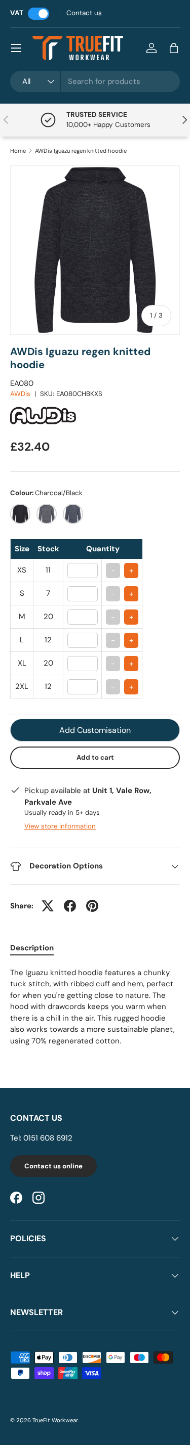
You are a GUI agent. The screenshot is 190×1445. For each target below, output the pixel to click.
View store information (60, 826)
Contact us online (53, 1166)
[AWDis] (43, 404)
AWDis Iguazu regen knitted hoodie (81, 151)
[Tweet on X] (47, 906)
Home (18, 151)
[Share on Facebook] (70, 906)
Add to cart (95, 757)
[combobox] (95, 81)
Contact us (84, 13)
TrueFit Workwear (55, 1420)
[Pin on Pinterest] (92, 906)
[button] (174, 48)
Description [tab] (32, 948)
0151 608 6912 (47, 1138)
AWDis (20, 393)
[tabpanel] (95, 1007)
